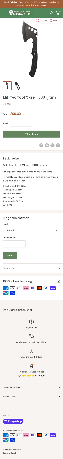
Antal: (5, 123)
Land (5, 224)
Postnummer (9, 237)
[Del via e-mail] (58, 145)
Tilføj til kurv (31, 134)
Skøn (10, 255)
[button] (47, 20)
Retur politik (8, 268)
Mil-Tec (7, 104)
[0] (57, 13)
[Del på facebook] (41, 145)
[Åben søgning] (51, 13)
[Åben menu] (4, 13)
